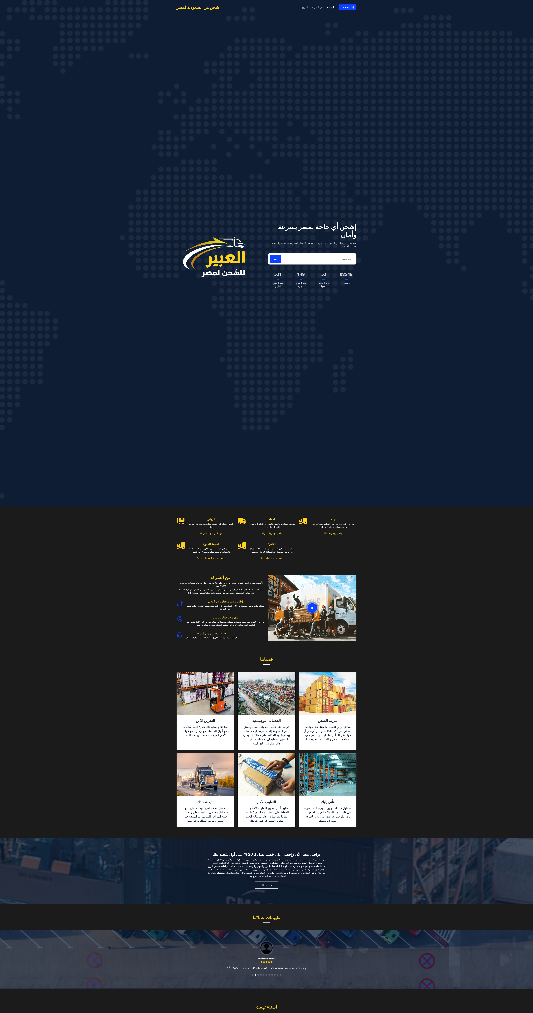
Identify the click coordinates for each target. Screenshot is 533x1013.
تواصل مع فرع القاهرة (273, 558)
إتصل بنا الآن (266, 885)
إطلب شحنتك (347, 7)
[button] (252, 975)
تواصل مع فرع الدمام (273, 533)
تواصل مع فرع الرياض (212, 533)
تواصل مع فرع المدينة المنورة (212, 558)
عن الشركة (317, 7)
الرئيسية (330, 7)
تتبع (275, 258)
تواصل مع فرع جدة (334, 533)
